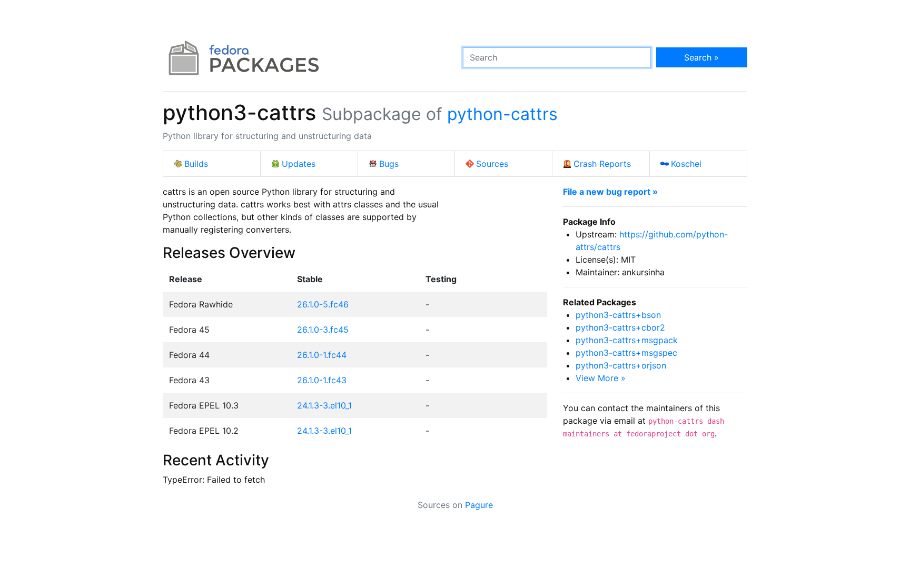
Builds (196, 163)
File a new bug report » (610, 191)
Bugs (389, 163)
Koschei (686, 163)
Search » (701, 57)
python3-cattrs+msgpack (627, 340)
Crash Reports (602, 163)
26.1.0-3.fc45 (323, 329)
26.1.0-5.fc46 (323, 304)
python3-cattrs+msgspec (626, 352)
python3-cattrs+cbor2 (620, 327)
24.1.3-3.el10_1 (324, 405)
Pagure (479, 505)
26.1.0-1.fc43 (322, 380)
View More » (601, 378)
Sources (492, 163)
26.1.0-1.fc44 (322, 355)
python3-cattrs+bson (618, 315)
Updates (298, 163)
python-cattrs (502, 114)
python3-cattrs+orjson (621, 365)
